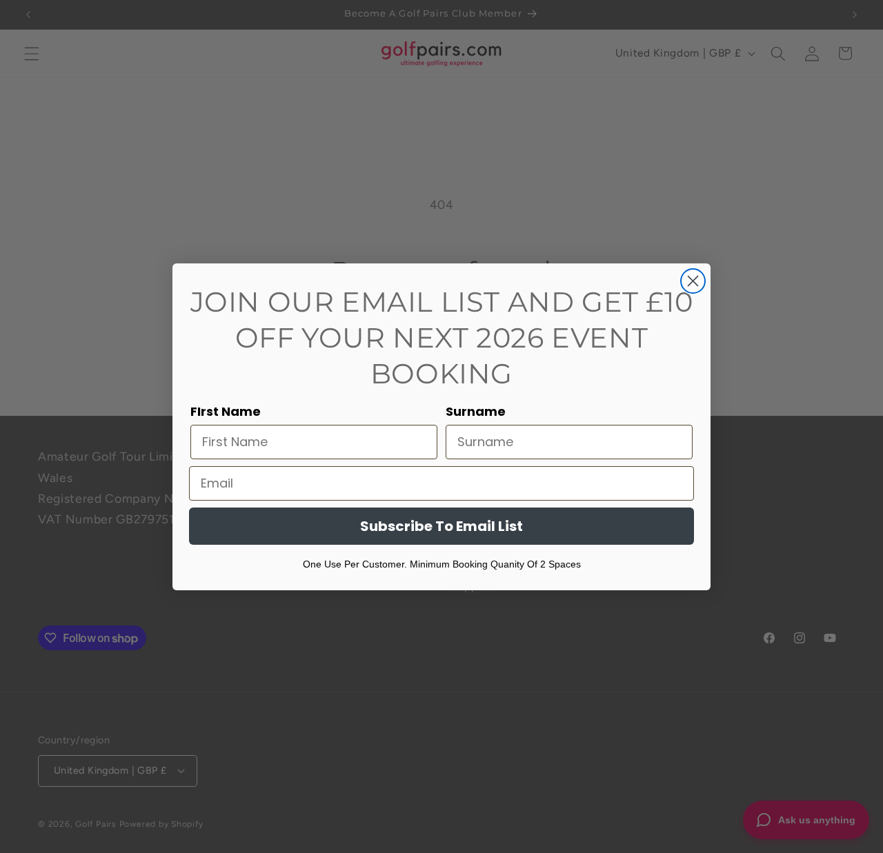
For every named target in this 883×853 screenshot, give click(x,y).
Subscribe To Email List (441, 526)
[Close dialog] (693, 281)
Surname (476, 411)
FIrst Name (225, 411)
